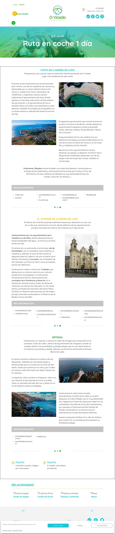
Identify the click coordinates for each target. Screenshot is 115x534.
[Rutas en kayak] (21, 493)
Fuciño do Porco (45, 496)
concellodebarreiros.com (70, 199)
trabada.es (65, 317)
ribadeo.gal (91, 195)
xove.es (18, 198)
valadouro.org (21, 313)
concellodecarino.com (23, 442)
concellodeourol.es (23, 310)
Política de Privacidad (17, 530)
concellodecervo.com (47, 196)
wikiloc (88, 17)
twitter (97, 17)
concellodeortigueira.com (23, 437)
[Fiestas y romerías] (69, 493)
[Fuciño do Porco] (45, 493)
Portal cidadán (22, 14)
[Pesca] (93, 493)
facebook (93, 17)
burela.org (43, 200)
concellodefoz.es (69, 195)
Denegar (80, 525)
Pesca (94, 496)
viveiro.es (19, 195)
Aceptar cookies (58, 525)
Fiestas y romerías (70, 496)
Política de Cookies (7, 530)
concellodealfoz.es (45, 311)
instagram (102, 17)
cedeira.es (41, 436)
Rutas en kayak (21, 496)
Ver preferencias (102, 525)
